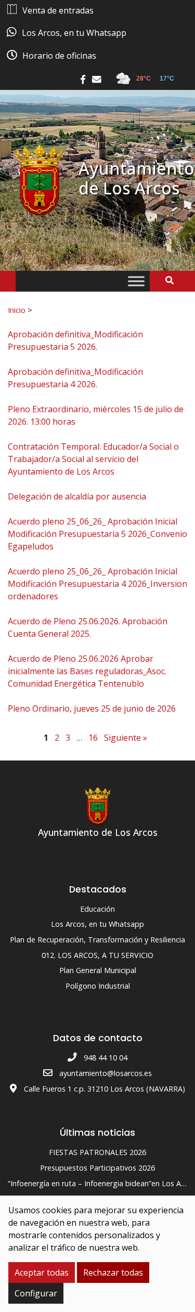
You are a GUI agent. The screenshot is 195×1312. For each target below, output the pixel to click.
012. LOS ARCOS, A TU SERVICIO (97, 955)
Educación (97, 909)
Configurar (36, 1293)
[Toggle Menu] (136, 281)
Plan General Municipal (97, 970)
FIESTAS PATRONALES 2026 (97, 1152)
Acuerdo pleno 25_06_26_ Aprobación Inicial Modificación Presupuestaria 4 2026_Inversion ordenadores (97, 584)
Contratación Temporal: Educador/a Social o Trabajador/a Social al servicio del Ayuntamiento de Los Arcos (93, 459)
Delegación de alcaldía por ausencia (77, 496)
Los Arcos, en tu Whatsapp (97, 924)
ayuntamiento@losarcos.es (105, 1073)
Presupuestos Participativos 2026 (97, 1168)
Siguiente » (125, 737)
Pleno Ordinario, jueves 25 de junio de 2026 (92, 708)
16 (93, 737)
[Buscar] (173, 280)
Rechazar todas (113, 1272)
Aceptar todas (42, 1272)
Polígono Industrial (98, 986)
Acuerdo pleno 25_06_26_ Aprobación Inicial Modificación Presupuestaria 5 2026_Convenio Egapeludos (97, 534)
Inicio (16, 310)
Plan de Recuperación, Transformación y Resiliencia (97, 939)
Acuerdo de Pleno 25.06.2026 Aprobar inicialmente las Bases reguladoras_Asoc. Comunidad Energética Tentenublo (87, 671)
